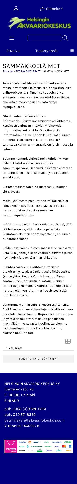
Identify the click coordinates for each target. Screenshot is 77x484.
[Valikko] (72, 51)
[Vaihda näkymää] (68, 342)
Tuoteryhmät (46, 51)
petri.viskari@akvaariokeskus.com (34, 420)
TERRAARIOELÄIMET (28, 71)
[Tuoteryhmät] (12, 38)
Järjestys (15, 347)
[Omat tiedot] (16, 8)
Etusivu (13, 51)
